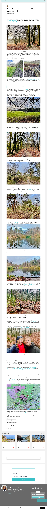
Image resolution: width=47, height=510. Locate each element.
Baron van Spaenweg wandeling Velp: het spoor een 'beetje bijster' (23, 445)
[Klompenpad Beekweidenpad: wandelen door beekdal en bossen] (8, 438)
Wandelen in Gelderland (13, 422)
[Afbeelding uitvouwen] (15, 68)
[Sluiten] (45, 508)
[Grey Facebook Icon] (42, 0)
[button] (42, 500)
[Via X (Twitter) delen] (9, 425)
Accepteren (42, 508)
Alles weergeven (42, 433)
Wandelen (8, 422)
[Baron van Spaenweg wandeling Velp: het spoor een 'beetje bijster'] (23, 438)
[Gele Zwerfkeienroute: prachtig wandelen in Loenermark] (38, 438)
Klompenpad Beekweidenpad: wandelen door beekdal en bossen (8, 445)
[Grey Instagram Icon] (44, 0)
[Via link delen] (13, 425)
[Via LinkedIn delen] (11, 425)
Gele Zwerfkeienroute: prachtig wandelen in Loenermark (37, 445)
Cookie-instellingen (36, 508)
